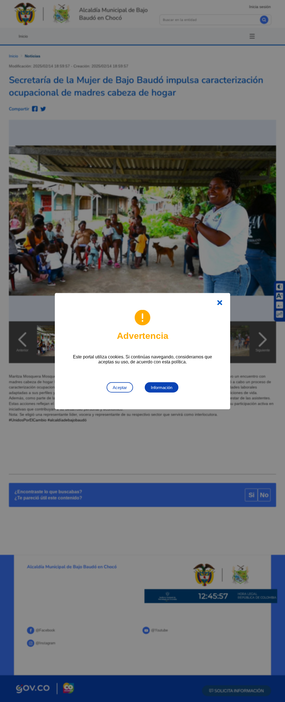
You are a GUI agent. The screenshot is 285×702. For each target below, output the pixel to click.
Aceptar (120, 387)
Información (161, 387)
